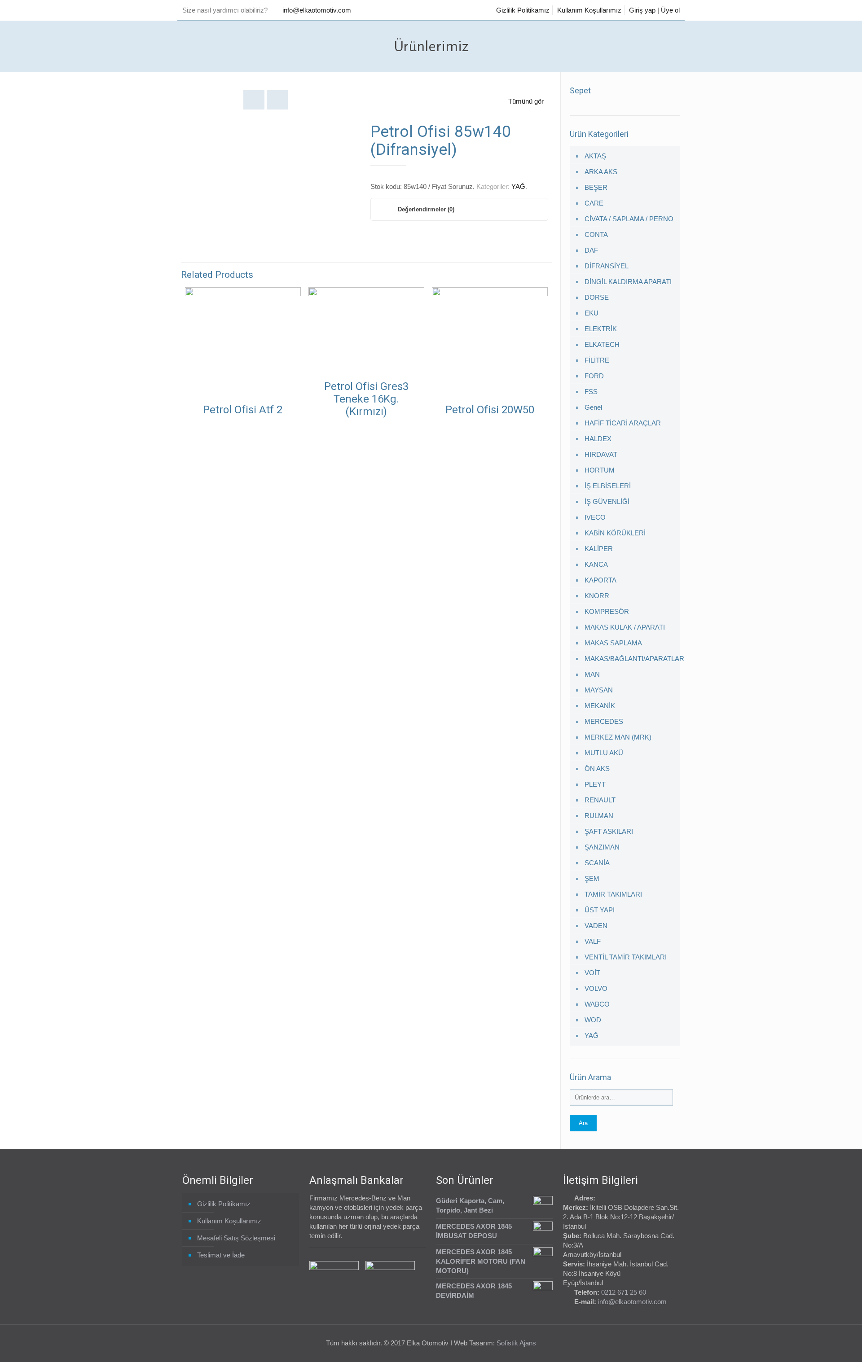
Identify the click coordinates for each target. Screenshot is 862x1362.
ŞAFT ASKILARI (609, 831)
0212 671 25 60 (623, 1292)
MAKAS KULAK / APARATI (625, 627)
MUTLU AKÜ (604, 753)
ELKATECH (602, 344)
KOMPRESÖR (607, 611)
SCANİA (597, 863)
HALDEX (598, 438)
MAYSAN (599, 690)
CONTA (596, 234)
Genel (593, 407)
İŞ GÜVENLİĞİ (607, 501)
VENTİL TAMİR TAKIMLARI (626, 957)
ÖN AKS (597, 768)
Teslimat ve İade (221, 1255)
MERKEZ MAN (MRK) (618, 737)
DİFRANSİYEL (607, 266)
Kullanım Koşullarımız (589, 10)
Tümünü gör (526, 101)
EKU (591, 313)
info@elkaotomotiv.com (316, 10)
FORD (594, 376)
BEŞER (596, 187)
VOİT (592, 973)
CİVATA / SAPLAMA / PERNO (629, 219)
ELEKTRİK (601, 329)
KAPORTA (600, 580)
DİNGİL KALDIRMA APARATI (628, 281)
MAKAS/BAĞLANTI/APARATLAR (630, 658)
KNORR (597, 596)
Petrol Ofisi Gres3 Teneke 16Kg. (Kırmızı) (366, 399)
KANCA (596, 564)
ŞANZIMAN (602, 847)
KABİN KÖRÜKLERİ (615, 533)
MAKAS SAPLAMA (613, 643)
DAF (591, 250)
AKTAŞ (595, 156)
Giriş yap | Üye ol (654, 10)
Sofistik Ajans (516, 1343)
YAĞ (518, 186)
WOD (593, 1020)
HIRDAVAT (601, 454)
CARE (594, 203)
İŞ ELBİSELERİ (608, 486)
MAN (592, 674)
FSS (591, 391)
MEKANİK (600, 705)
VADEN (596, 925)
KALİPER (599, 548)
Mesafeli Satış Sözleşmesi (236, 1238)
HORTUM (600, 470)
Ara (583, 1123)
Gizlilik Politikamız (523, 10)
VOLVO (596, 988)
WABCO (597, 1004)
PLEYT (595, 784)
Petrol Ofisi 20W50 (489, 409)
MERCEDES (604, 721)
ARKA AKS (601, 171)
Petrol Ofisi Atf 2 (242, 409)
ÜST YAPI (600, 910)
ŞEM (592, 878)
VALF (593, 941)
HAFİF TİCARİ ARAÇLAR (623, 423)
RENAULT (600, 800)
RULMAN (599, 815)
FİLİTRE (597, 360)
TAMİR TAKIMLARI (613, 894)
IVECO (595, 517)
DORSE (597, 297)
